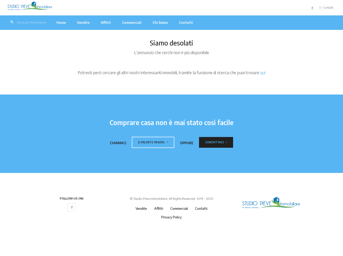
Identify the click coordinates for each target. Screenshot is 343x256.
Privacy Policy (171, 217)
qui (262, 72)
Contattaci (214, 142)
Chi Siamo (160, 23)
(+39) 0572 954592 (151, 142)
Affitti (106, 23)
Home (61, 23)
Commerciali (131, 23)
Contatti (327, 7)
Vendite (83, 23)
